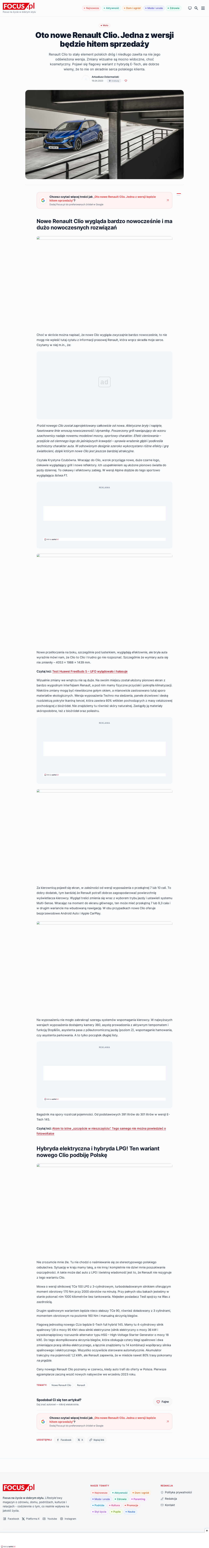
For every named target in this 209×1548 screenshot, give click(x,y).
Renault (81, 1385)
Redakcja (171, 1498)
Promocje (132, 1505)
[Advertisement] (104, 513)
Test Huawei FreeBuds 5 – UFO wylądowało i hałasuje (90, 671)
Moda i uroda (155, 8)
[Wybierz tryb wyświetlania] (190, 8)
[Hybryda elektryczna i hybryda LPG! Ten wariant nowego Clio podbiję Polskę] (178, 195)
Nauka (131, 1511)
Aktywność (112, 8)
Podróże (99, 1505)
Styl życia (100, 1511)
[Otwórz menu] (203, 8)
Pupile (117, 1511)
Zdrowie (174, 8)
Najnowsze (92, 8)
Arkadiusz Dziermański (105, 77)
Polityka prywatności (178, 1492)
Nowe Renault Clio (61, 1385)
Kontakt (170, 1505)
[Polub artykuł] (126, 81)
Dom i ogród (133, 8)
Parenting (139, 1499)
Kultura (115, 1505)
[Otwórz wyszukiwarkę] (196, 8)
